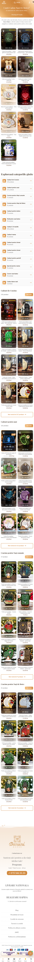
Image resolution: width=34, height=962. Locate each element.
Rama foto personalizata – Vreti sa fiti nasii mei (8, 107)
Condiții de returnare (17, 919)
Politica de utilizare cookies (17, 928)
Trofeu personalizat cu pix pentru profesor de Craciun (25, 322)
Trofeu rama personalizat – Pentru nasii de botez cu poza (9, 163)
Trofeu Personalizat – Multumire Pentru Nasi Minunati (9, 537)
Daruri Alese (6, 22)
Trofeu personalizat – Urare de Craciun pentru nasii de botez (25, 743)
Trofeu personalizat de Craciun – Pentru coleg (8, 405)
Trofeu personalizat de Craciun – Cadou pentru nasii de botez (25, 405)
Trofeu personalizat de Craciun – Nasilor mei (25, 771)
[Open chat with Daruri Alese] (30, 953)
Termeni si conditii (17, 923)
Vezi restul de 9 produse (17, 677)
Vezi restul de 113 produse (17, 546)
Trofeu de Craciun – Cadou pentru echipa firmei (25, 378)
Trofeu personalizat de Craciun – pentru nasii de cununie (8, 668)
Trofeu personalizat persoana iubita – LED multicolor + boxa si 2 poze (8, 323)
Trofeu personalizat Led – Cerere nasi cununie (25, 509)
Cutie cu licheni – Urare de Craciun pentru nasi (25, 612)
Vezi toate (29, 294)
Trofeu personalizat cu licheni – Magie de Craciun (8, 640)
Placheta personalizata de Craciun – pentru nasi (25, 640)
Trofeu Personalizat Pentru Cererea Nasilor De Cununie (25, 481)
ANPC (17, 932)
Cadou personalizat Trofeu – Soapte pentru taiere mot (25, 135)
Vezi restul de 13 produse (17, 808)
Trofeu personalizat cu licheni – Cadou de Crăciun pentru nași (8, 584)
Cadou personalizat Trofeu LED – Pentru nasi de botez (25, 107)
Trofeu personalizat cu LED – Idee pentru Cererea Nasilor (9, 509)
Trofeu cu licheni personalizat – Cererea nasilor (8, 481)
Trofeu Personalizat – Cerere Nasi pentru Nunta (25, 537)
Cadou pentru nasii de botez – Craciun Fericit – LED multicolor (25, 52)
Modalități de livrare (16, 915)
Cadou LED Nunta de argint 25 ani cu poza (8, 453)
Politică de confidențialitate (17, 937)
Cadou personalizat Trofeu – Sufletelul (9, 79)
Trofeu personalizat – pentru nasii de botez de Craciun (9, 743)
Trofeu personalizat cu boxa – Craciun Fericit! (9, 799)
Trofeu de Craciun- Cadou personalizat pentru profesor (9, 378)
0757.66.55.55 (18, 873)
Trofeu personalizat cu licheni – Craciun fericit (8, 771)
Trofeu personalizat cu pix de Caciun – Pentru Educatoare (25, 350)
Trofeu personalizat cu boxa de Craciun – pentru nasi (25, 668)
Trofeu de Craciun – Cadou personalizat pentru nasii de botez (25, 717)
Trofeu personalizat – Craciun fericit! (9, 612)
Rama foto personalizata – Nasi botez (8, 135)
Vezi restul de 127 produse (17, 414)
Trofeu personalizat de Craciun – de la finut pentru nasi (25, 799)
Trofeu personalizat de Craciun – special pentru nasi (25, 584)
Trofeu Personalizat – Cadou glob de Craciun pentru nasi (9, 52)
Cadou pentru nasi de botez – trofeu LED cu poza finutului (25, 453)
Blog (16, 910)
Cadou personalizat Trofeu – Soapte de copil (25, 79)
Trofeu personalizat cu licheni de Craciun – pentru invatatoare (8, 350)
